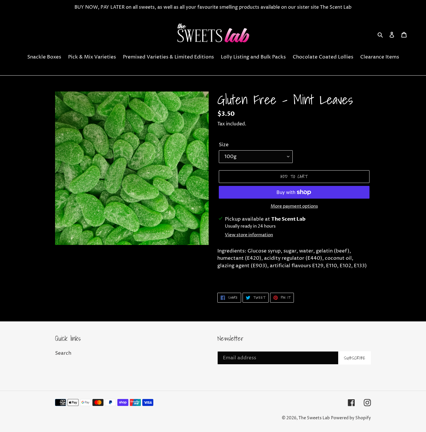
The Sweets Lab (314, 418)
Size (224, 144)
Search (63, 353)
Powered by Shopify (351, 418)
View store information (249, 235)
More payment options (294, 206)
